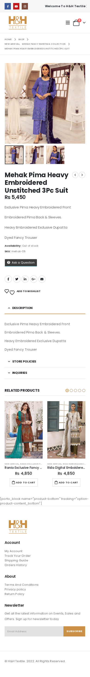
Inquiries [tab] (19, 373)
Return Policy (14, 594)
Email (42, 279)
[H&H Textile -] (18, 23)
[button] (67, 390)
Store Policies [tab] (24, 361)
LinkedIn (25, 279)
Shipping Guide (16, 560)
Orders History (16, 565)
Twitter (17, 279)
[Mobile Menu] (69, 23)
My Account (13, 551)
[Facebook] (8, 6)
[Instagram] (25, 6)
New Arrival (12, 463)
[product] (24, 430)
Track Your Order (18, 556)
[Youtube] (16, 6)
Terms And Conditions (22, 585)
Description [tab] (22, 308)
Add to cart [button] (25, 482)
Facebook (8, 279)
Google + (33, 279)
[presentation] (10, 103)
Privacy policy (15, 589)
